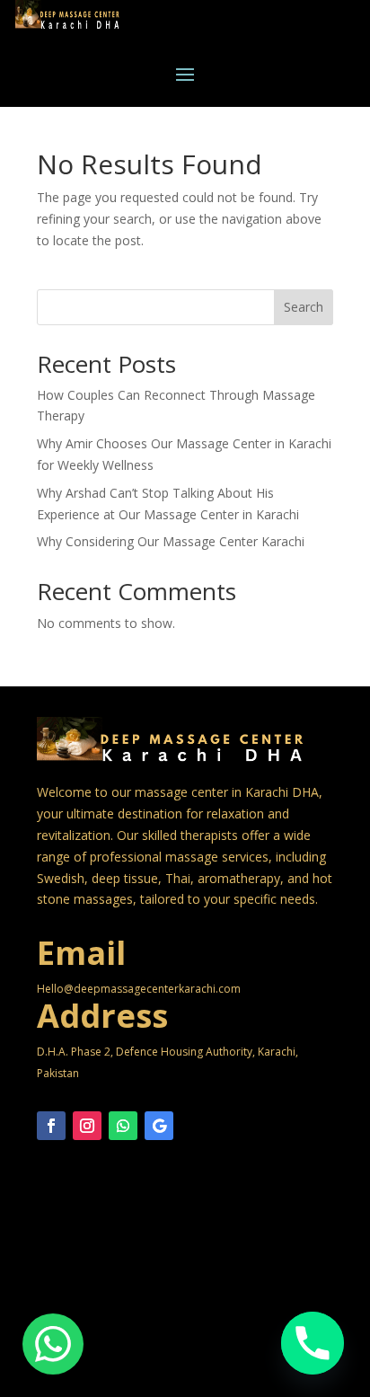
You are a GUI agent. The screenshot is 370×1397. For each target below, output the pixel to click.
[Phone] (312, 1343)
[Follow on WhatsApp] (123, 1125)
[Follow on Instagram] (87, 1125)
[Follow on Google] (159, 1125)
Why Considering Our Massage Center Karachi (170, 541)
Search (303, 306)
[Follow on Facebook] (51, 1125)
